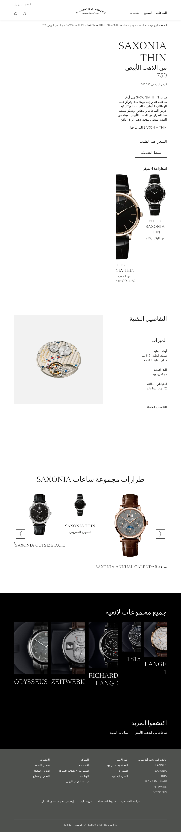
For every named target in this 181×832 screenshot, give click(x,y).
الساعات (161, 13)
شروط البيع (86, 801)
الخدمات (135, 13)
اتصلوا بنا (123, 770)
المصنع (148, 13)
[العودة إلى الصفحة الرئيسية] (90, 11)
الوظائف (84, 776)
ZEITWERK (160, 787)
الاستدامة (84, 765)
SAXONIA (161, 770)
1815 (164, 776)
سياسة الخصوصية (130, 801)
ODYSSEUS (160, 792)
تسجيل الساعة (42, 765)
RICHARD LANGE (156, 781)
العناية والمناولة (42, 770)
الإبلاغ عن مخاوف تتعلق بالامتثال (58, 801)
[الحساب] (24, 13)
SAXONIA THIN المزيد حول (148, 127)
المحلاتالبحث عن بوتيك (116, 765)
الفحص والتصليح (41, 776)
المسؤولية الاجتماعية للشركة (74, 770)
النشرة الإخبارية (120, 776)
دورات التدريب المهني (77, 781)
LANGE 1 (161, 765)
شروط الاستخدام (107, 801)
